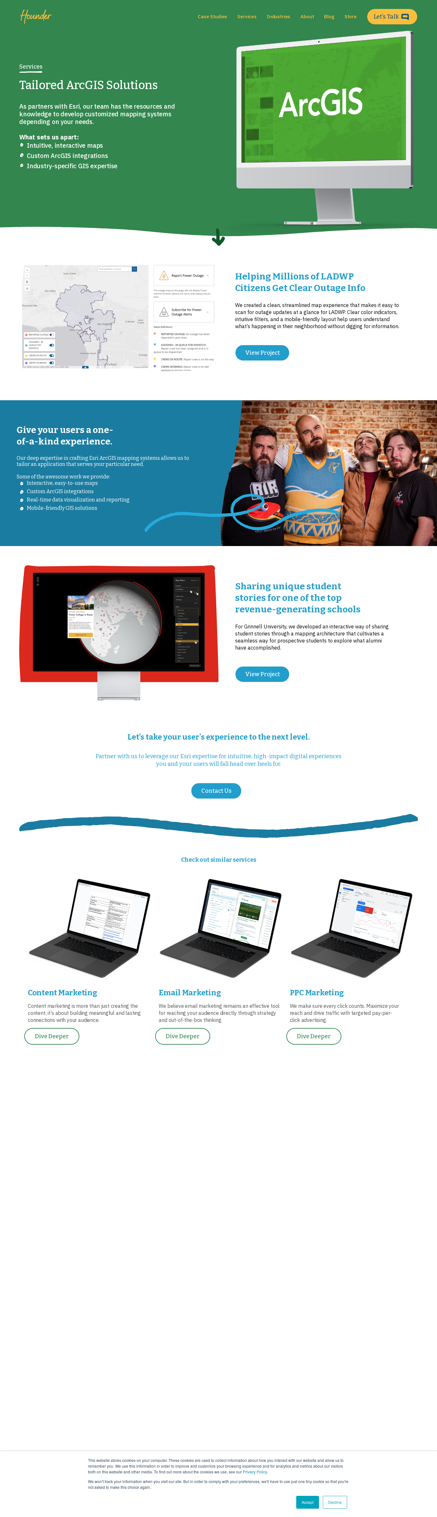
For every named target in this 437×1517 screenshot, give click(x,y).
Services (30, 66)
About (307, 16)
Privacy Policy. (255, 1471)
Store (351, 16)
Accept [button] (308, 1502)
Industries (278, 16)
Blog (329, 16)
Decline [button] (335, 1502)
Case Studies (212, 16)
